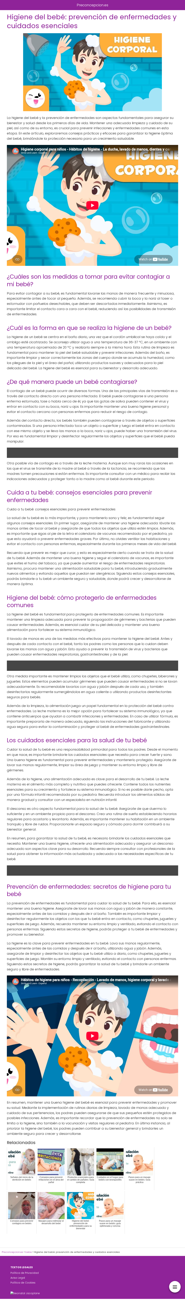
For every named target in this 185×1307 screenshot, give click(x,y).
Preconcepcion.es (92, 5)
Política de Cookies (22, 1282)
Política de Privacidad (24, 1273)
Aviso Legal (17, 1278)
